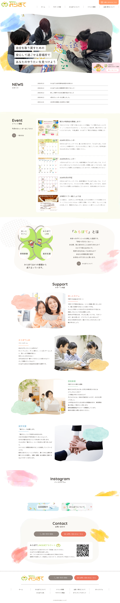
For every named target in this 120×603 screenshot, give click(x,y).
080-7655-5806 (47, 534)
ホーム (43, 7)
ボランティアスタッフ (79, 593)
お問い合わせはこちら (110, 2)
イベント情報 (91, 7)
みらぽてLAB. (40, 593)
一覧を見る (18, 135)
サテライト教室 (60, 593)
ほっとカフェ (99, 589)
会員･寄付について (109, 7)
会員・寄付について (79, 589)
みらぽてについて (74, 7)
